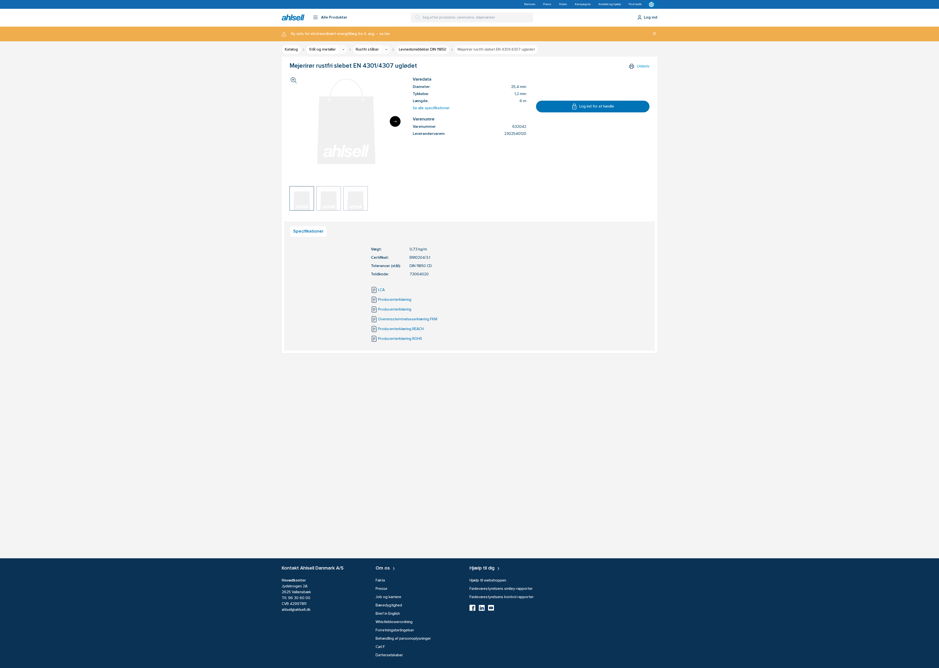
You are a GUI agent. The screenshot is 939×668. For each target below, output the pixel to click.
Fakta (380, 580)
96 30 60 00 (299, 598)
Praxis (547, 4)
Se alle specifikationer (431, 108)
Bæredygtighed (389, 605)
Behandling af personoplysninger (403, 638)
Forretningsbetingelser (395, 630)
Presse (381, 589)
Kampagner (583, 4)
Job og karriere (388, 597)
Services (529, 4)
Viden (563, 4)
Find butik (635, 4)
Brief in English (388, 613)
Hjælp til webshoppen (488, 580)
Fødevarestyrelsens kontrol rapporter (502, 597)
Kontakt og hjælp (610, 4)
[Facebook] (472, 609)
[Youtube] (491, 609)
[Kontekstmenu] (651, 4)
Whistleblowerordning (394, 622)
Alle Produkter (334, 17)
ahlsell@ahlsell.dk (296, 610)
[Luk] (652, 34)
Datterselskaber (389, 655)
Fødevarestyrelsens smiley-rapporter (501, 589)
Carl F (380, 647)
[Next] (395, 121)
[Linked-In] (482, 609)
